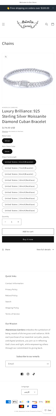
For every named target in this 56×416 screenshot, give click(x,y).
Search (8, 301)
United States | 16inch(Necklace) (20, 180)
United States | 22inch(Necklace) (20, 198)
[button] (3, 24)
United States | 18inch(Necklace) (20, 186)
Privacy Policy (11, 289)
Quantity (5, 216)
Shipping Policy (12, 308)
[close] (53, 8)
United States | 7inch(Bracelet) (19, 168)
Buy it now (28, 239)
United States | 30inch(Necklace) (20, 210)
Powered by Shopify (36, 411)
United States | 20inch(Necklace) (20, 192)
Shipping (5, 131)
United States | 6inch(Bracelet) (19, 162)
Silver (7, 141)
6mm (7, 151)
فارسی (26, 392)
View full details (44, 249)
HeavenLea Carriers (24, 411)
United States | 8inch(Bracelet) (19, 174)
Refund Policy (11, 295)
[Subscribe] (47, 364)
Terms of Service (12, 314)
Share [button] (7, 249)
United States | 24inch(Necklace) (20, 204)
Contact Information (14, 283)
